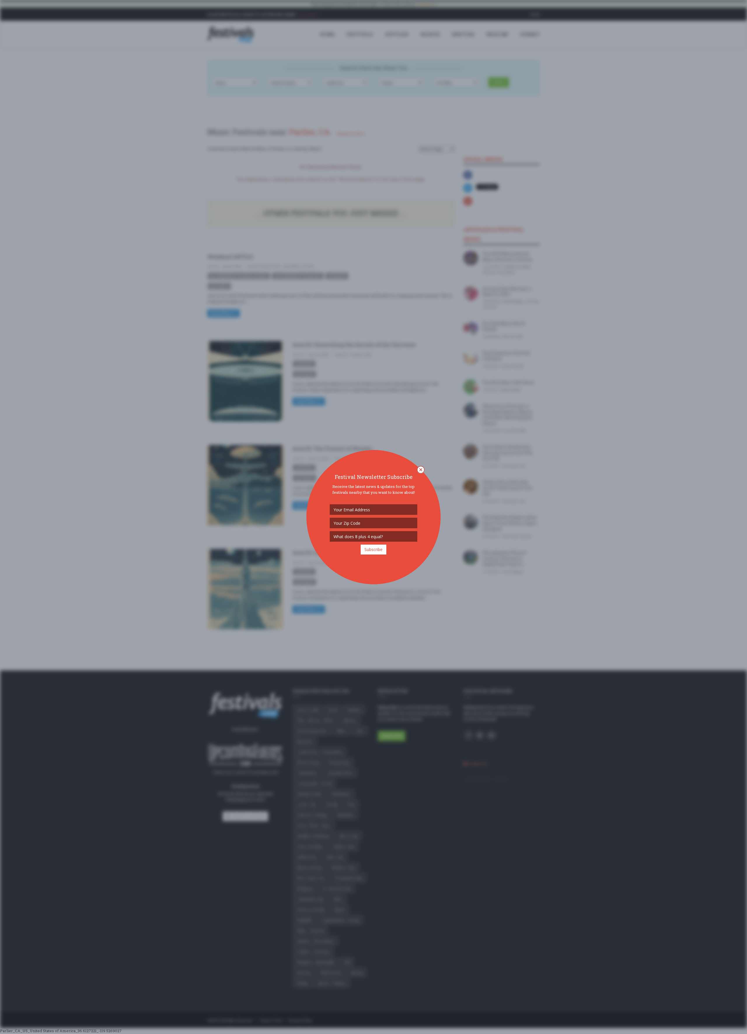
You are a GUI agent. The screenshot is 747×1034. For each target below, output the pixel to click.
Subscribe (373, 549)
